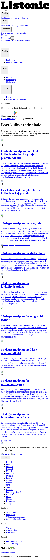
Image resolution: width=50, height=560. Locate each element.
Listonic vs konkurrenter (16, 33)
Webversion (11, 512)
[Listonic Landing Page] (25, 8)
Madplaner (23, 25)
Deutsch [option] (9, 466)
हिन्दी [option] (8, 485)
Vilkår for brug (12, 543)
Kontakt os (10, 532)
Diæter (4, 33)
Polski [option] (8, 464)
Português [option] (10, 473)
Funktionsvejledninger (19, 18)
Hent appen (5, 38)
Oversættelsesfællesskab (16, 519)
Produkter (5, 25)
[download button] (7, 114)
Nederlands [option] (10, 471)
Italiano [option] (9, 483)
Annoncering (11, 530)
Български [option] (10, 501)
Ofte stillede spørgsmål (15, 517)
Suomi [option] (8, 487)
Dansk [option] (8, 496)
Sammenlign (14, 25)
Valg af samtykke (8, 552)
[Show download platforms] (12, 38)
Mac (28, 41)
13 (10, 441)
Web (16, 41)
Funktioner (5, 18)
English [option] (9, 462)
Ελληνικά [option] (10, 494)
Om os (9, 528)
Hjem (3, 118)
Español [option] (9, 469)
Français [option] (9, 478)
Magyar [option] (9, 499)
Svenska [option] (9, 476)
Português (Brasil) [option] (13, 492)
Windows (22, 41)
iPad (13, 41)
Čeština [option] (9, 480)
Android (4, 41)
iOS (9, 41)
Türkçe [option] (9, 503)
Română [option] (9, 490)
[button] (4, 45)
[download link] (6, 454)
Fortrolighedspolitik (14, 541)
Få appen (4, 35)
